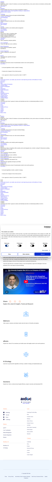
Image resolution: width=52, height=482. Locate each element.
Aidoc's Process (3, 94)
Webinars (2, 92)
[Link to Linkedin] (2, 218)
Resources (2, 81)
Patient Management (4, 46)
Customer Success (4, 95)
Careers (1, 108)
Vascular (2, 26)
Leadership (2, 103)
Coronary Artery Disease (5, 16)
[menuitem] (26, 16)
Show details (45, 250)
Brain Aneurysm (3, 23)
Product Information (4, 89)
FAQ (1, 87)
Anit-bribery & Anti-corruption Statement (22, 476)
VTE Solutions (3, 29)
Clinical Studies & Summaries (6, 84)
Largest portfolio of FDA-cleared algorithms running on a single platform (15, 10)
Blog (1, 83)
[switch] (19, 246)
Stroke (1, 22)
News (1, 104)
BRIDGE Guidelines (7, 70)
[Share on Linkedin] (20, 301)
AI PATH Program (4, 97)
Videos (1, 91)
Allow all (42, 254)
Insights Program (3, 96)
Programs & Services (4, 93)
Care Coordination (4, 42)
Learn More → (3, 63)
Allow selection (26, 254)
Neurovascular (3, 19)
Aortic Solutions (3, 30)
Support (2, 110)
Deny (9, 254)
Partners (2, 55)
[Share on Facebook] (10, 301)
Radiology (2, 8)
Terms (6, 476)
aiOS (2, 39)
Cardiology (2, 14)
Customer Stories (3, 85)
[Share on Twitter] (15, 301)
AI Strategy (4, 66)
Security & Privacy (4, 106)
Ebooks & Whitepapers (5, 86)
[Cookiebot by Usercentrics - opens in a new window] (45, 227)
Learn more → (3, 6)
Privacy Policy (11, 476)
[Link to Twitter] (0, 218)
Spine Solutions (3, 24)
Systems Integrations (4, 51)
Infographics (2, 88)
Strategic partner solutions (5, 11)
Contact (2, 109)
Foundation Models (6, 73)
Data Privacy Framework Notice (37, 476)
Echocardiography (4, 17)
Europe (1, 105)
